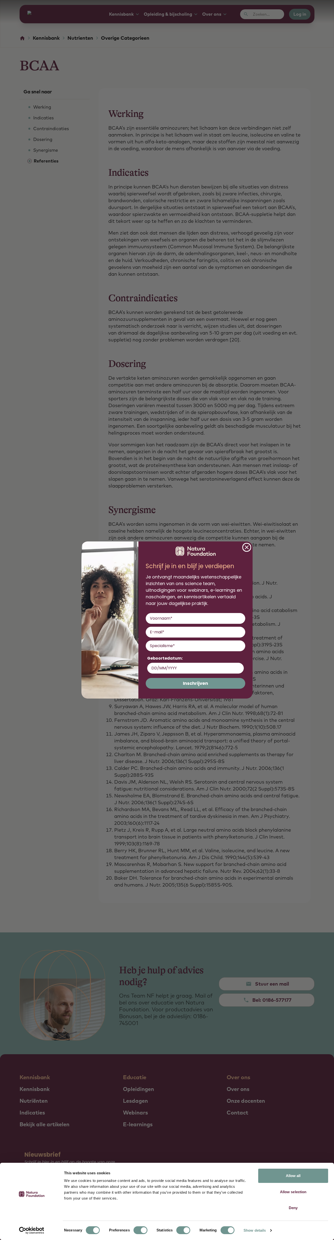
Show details (255, 1230)
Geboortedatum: (165, 658)
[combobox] (194, 646)
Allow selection (293, 1192)
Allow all (293, 1176)
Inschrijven (195, 683)
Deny (293, 1208)
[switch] (140, 1230)
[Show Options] (240, 646)
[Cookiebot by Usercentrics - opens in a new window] (31, 1230)
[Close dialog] (247, 547)
